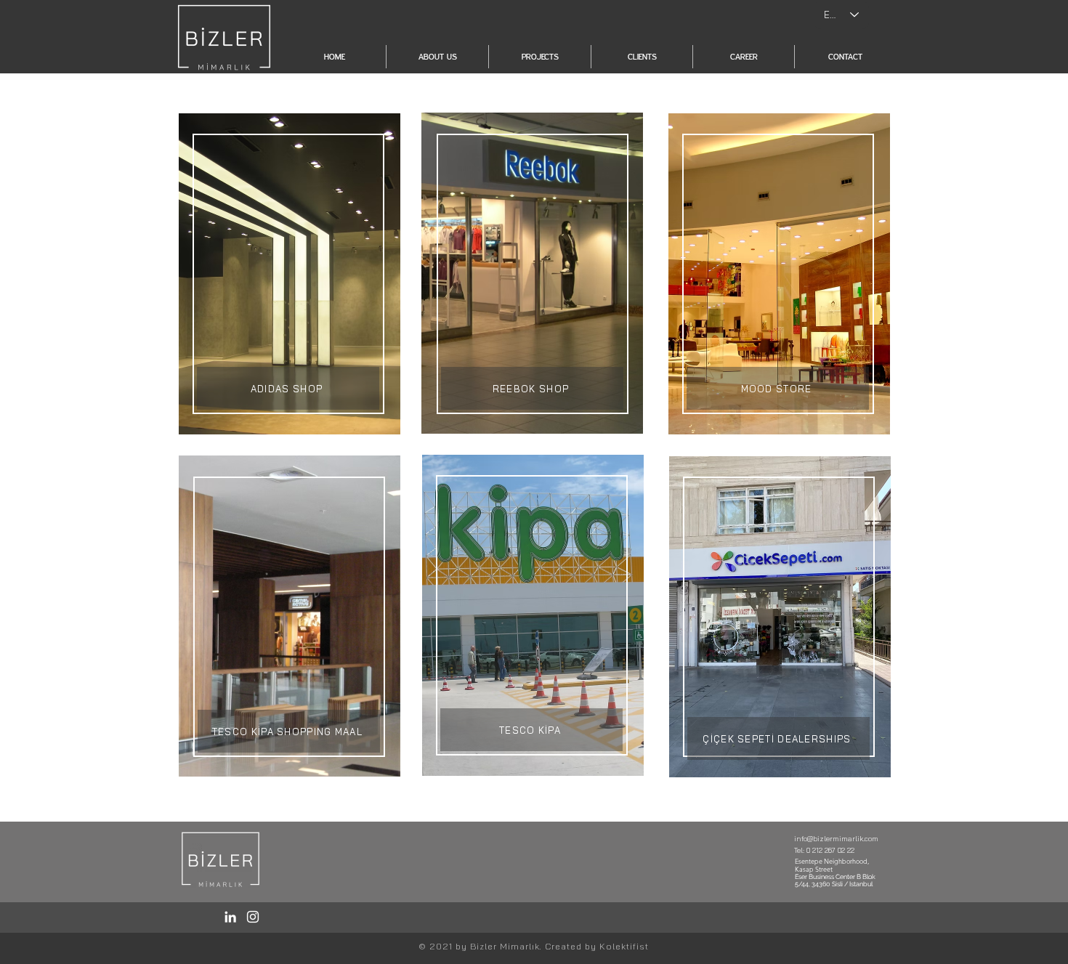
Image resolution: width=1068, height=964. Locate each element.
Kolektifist (624, 946)
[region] (289, 273)
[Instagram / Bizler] (253, 917)
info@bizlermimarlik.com (836, 838)
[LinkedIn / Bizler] (230, 917)
